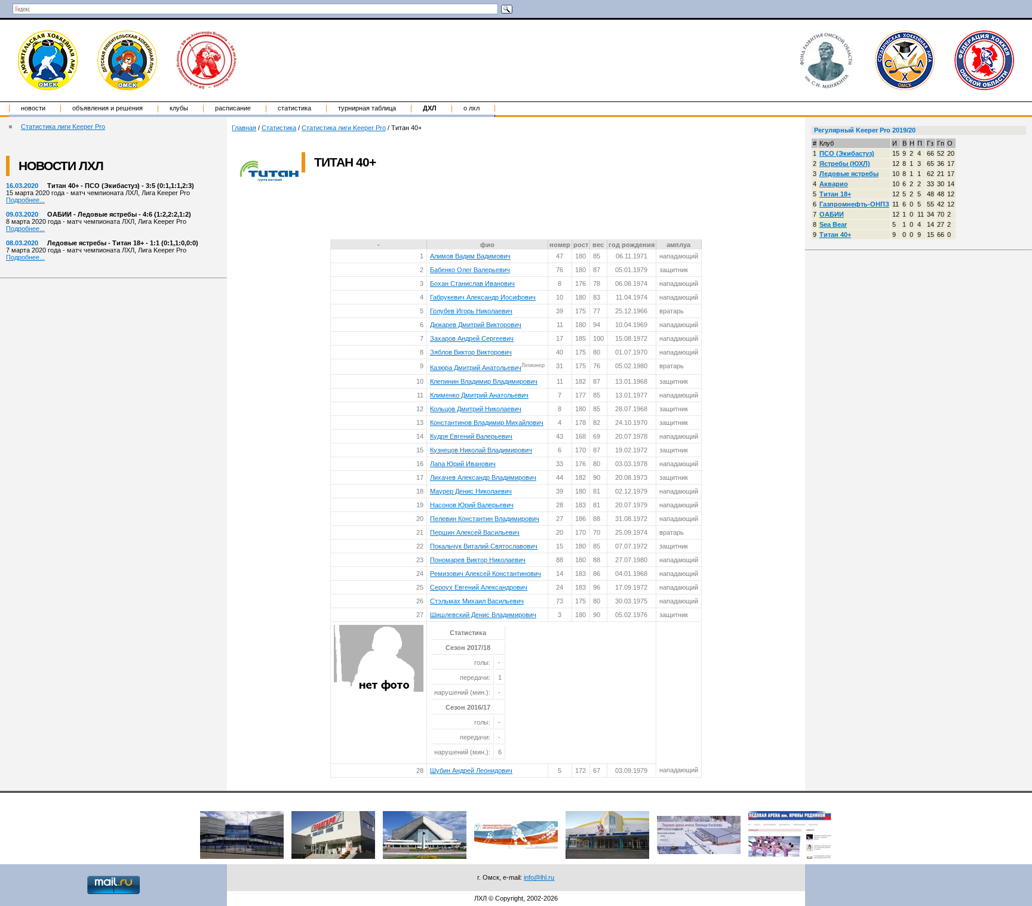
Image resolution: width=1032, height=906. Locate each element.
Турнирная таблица (367, 108)
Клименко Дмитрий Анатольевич (479, 395)
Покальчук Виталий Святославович (484, 546)
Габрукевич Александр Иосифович (483, 297)
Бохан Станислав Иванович (472, 283)
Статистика (294, 108)
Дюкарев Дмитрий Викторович (475, 324)
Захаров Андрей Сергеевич (472, 338)
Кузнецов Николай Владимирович (481, 450)
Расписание (233, 108)
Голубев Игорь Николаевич (471, 311)
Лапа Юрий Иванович (463, 463)
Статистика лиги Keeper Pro (63, 126)
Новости (33, 108)
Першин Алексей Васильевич (475, 532)
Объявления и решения (107, 108)
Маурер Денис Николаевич (471, 491)
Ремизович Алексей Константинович (485, 573)
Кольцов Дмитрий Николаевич (475, 408)
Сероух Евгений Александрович (478, 587)
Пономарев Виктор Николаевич (478, 559)
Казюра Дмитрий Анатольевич (475, 367)
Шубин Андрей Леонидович (471, 770)
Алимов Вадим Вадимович (470, 256)
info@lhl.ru (539, 877)
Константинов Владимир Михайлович (486, 422)
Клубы (179, 108)
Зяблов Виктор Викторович (471, 352)
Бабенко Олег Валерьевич (470, 269)
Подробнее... (25, 200)
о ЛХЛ (471, 108)
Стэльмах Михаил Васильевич (477, 601)
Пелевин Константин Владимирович (484, 518)
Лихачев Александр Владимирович (483, 477)
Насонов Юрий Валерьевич (472, 505)
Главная (244, 127)
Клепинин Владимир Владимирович (484, 381)
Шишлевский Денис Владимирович (483, 614)
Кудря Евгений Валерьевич (471, 436)
